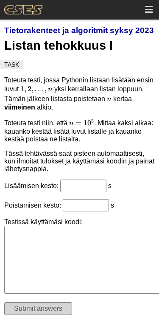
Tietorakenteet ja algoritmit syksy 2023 (79, 30)
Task (11, 64)
